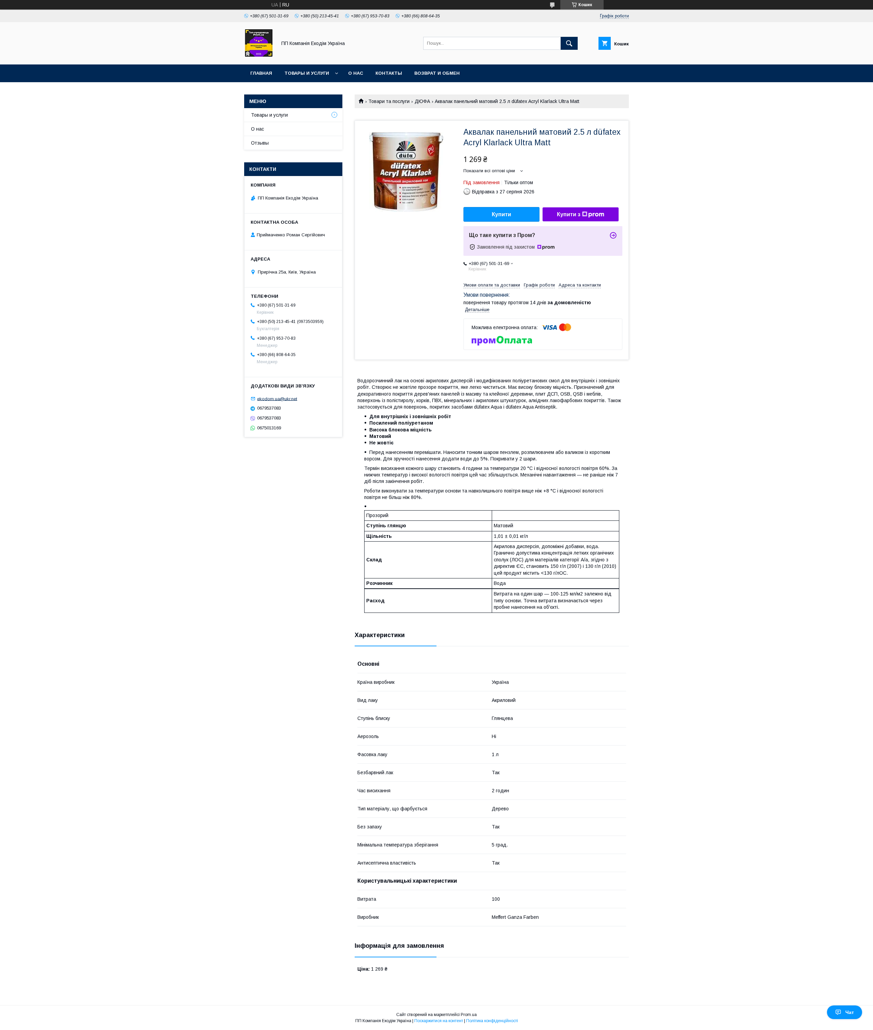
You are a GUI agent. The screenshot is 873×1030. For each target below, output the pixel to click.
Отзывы (260, 143)
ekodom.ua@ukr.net (277, 398)
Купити (501, 214)
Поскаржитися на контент (438, 1020)
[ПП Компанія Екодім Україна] (258, 55)
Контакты (388, 73)
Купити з (568, 214)
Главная (261, 73)
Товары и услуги (306, 73)
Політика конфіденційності (492, 1020)
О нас (355, 73)
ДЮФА (422, 101)
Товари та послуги (389, 101)
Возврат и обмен (437, 73)
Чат (849, 1012)
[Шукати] (569, 43)
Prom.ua (469, 1014)
